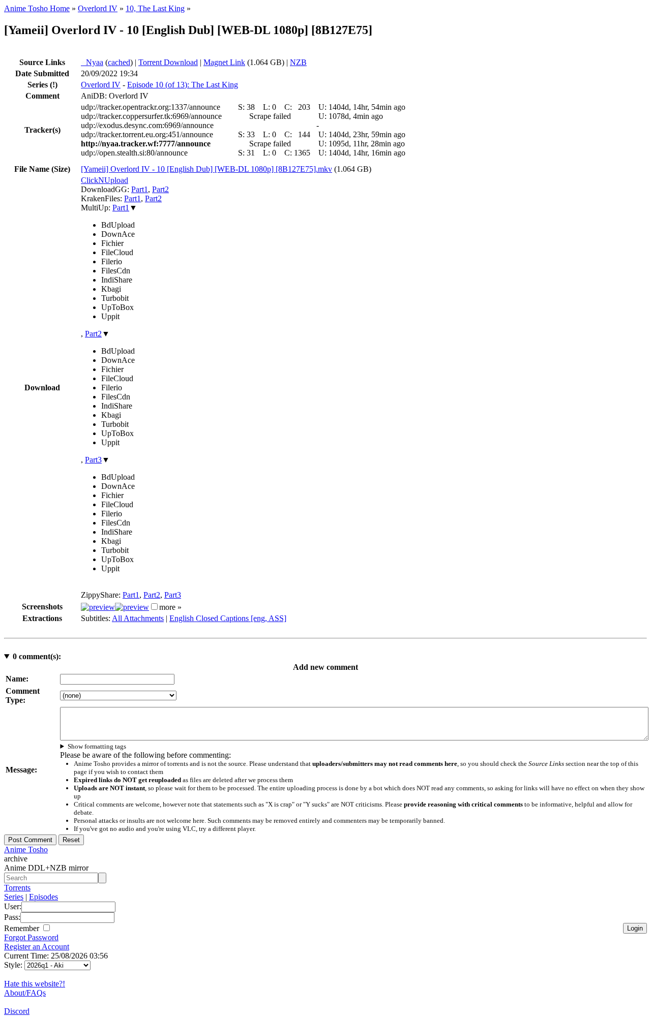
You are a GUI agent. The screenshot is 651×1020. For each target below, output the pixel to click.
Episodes (43, 896)
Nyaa (92, 62)
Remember (22, 928)
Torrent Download (168, 62)
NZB (298, 62)
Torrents (17, 887)
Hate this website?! (34, 983)
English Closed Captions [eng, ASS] (227, 618)
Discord (16, 1011)
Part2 (160, 189)
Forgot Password (31, 937)
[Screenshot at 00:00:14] (98, 607)
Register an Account (36, 946)
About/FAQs (25, 992)
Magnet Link (224, 62)
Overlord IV (97, 8)
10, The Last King (155, 8)
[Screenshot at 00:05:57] (132, 607)
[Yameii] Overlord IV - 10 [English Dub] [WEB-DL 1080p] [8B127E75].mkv (206, 169)
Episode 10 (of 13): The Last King (182, 84)
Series (13, 896)
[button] (154, 606)
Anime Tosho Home (37, 8)
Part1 (139, 189)
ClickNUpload (104, 180)
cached (119, 62)
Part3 (93, 459)
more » (170, 607)
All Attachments (138, 618)
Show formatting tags (97, 746)
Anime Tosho (26, 849)
